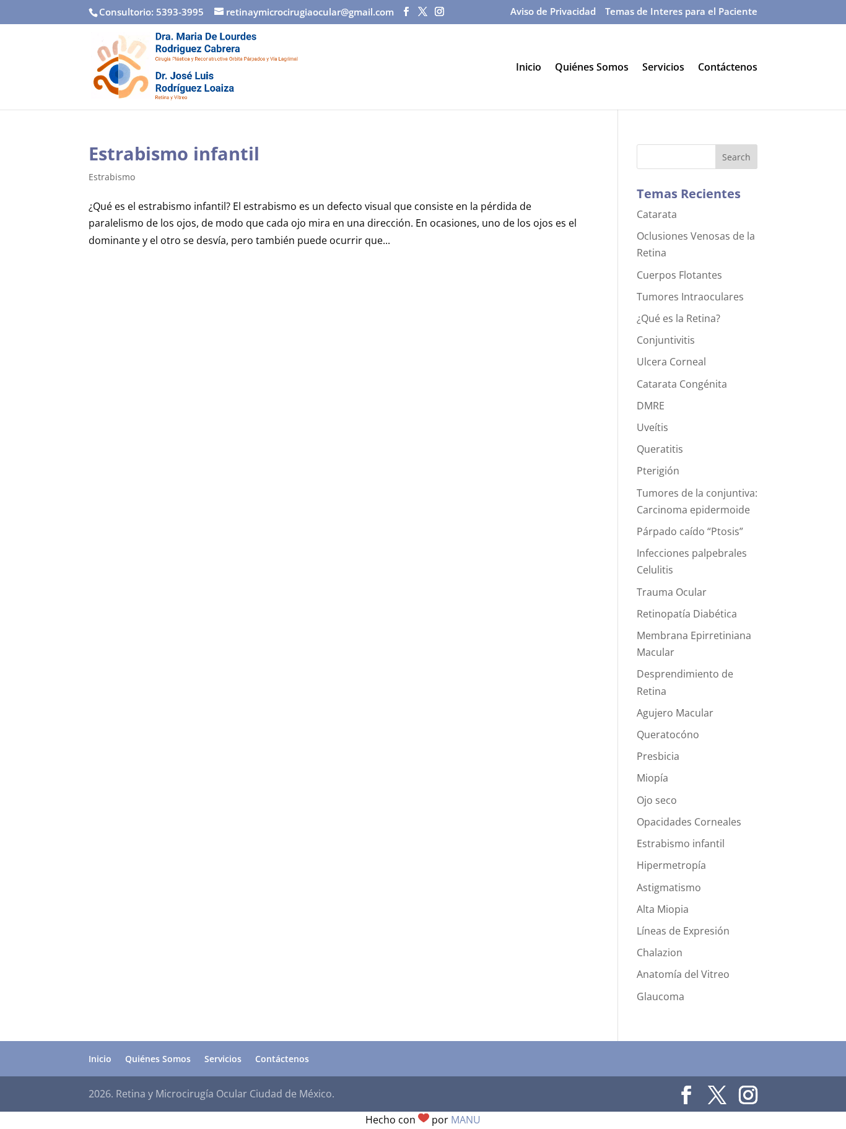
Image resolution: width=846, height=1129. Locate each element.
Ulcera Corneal (671, 361)
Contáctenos (727, 68)
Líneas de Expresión (683, 931)
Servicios (663, 68)
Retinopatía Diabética (687, 614)
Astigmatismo (669, 887)
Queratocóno (668, 734)
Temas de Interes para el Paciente (681, 12)
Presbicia (658, 756)
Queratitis (660, 449)
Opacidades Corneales (689, 822)
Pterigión (658, 470)
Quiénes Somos (592, 68)
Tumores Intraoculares (690, 296)
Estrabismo (112, 177)
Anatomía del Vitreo (683, 974)
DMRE (651, 405)
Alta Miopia (663, 909)
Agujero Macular (675, 713)
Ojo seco (657, 800)
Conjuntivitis (666, 340)
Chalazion (659, 952)
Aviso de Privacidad (553, 12)
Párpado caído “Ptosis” (690, 531)
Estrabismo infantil (174, 153)
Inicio (528, 68)
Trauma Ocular (672, 592)
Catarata (657, 214)
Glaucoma (660, 996)
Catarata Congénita (682, 384)
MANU (466, 1120)
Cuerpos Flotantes (679, 275)
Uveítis (652, 427)
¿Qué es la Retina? (678, 318)
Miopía (652, 778)
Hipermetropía (671, 865)
